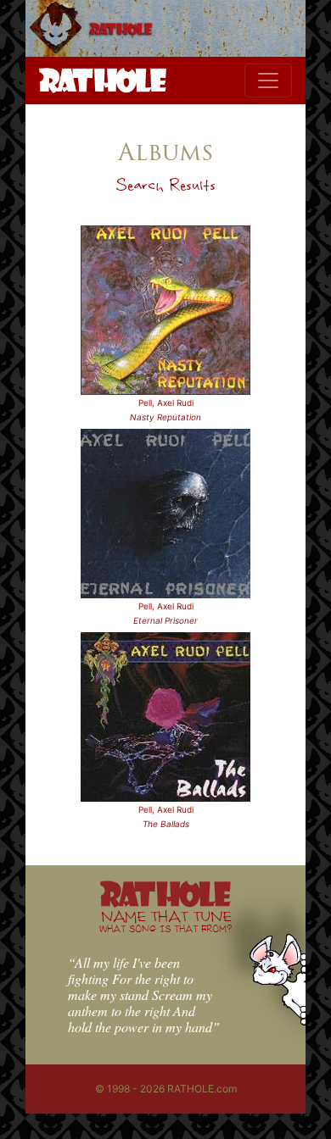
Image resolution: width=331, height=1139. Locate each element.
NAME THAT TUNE (165, 921)
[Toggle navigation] (268, 80)
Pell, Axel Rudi (166, 402)
